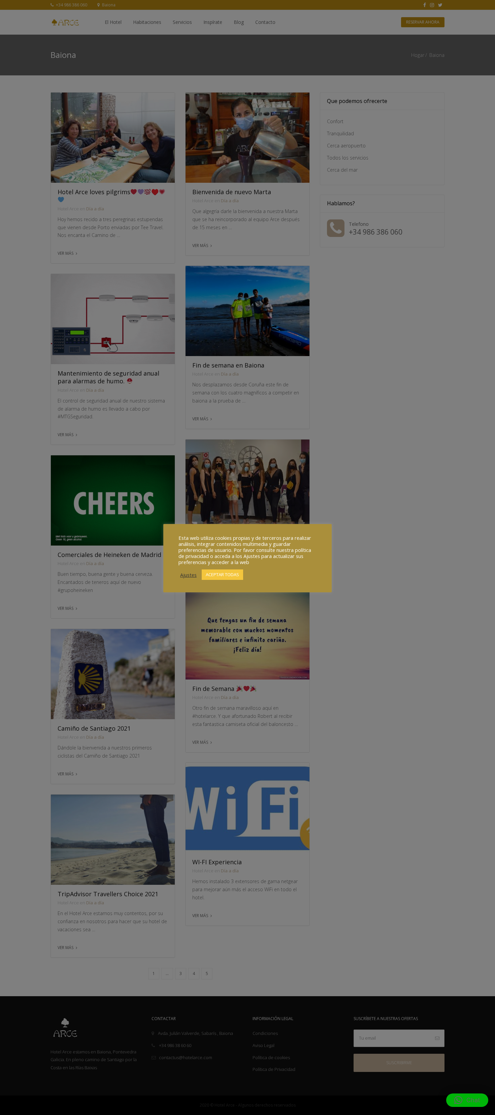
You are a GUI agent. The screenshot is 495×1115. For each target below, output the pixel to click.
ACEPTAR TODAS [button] (222, 574)
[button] (467, 1100)
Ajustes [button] (188, 575)
